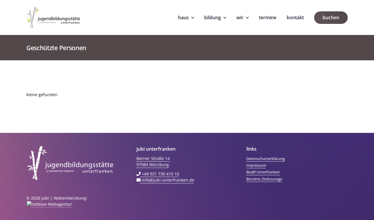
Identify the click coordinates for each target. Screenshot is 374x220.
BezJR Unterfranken (263, 172)
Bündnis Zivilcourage (264, 179)
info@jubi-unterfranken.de (167, 180)
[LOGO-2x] (53, 8)
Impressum (256, 165)
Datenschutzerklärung (265, 158)
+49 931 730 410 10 (160, 174)
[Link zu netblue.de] (49, 204)
